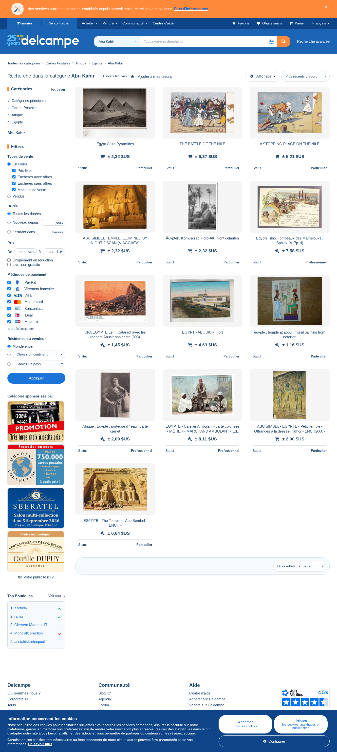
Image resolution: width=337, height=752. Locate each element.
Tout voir (57, 89)
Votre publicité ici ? (39, 577)
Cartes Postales (24, 108)
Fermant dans (24, 232)
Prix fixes (25, 170)
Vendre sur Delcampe (206, 705)
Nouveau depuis (26, 222)
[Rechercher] (283, 41)
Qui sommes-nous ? (23, 693)
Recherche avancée (313, 41)
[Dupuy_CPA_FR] (35, 551)
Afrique (17, 115)
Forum (103, 705)
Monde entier (23, 346)
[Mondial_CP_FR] (35, 464)
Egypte (17, 122)
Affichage (263, 76)
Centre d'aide (199, 693)
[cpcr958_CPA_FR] (35, 421)
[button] (271, 41)
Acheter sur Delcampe (207, 699)
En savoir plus (40, 744)
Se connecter (59, 23)
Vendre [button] (108, 23)
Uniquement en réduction (33, 260)
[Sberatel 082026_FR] (35, 508)
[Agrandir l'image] (115, 113)
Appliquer (36, 378)
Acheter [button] (88, 23)
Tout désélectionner (20, 329)
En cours (20, 164)
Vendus (19, 196)
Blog (102, 693)
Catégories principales (29, 101)
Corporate (15, 699)
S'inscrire (24, 23)
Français (319, 23)
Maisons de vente (32, 190)
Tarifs (11, 705)
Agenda (104, 699)
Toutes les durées (27, 214)
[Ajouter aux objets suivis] (148, 93)
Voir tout (54, 596)
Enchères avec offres (35, 177)
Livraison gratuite (26, 264)
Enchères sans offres (35, 183)
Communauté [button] (133, 23)
